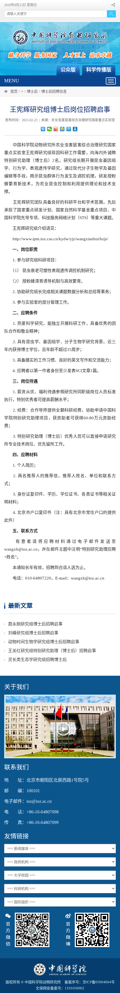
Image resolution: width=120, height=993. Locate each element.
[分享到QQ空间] (62, 129)
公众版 (68, 70)
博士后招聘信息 (54, 91)
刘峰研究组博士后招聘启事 (33, 633)
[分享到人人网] (75, 129)
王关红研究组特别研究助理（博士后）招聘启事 (52, 650)
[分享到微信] (49, 129)
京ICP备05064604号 (99, 982)
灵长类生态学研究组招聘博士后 (37, 659)
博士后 (32, 91)
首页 (14, 91)
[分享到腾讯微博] (68, 129)
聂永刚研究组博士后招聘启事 (35, 624)
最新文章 (20, 605)
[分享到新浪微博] (56, 129)
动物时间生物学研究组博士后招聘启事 (43, 642)
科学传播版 (98, 70)
